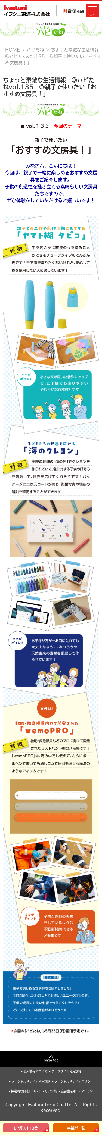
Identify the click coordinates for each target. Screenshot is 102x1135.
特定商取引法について (26, 1091)
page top (51, 1060)
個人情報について (35, 1071)
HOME (12, 50)
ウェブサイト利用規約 (66, 1071)
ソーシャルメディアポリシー (73, 1081)
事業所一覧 (76, 1128)
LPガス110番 (26, 1128)
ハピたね (35, 50)
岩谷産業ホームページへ (77, 1091)
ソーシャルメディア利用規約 (30, 1081)
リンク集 (51, 1091)
